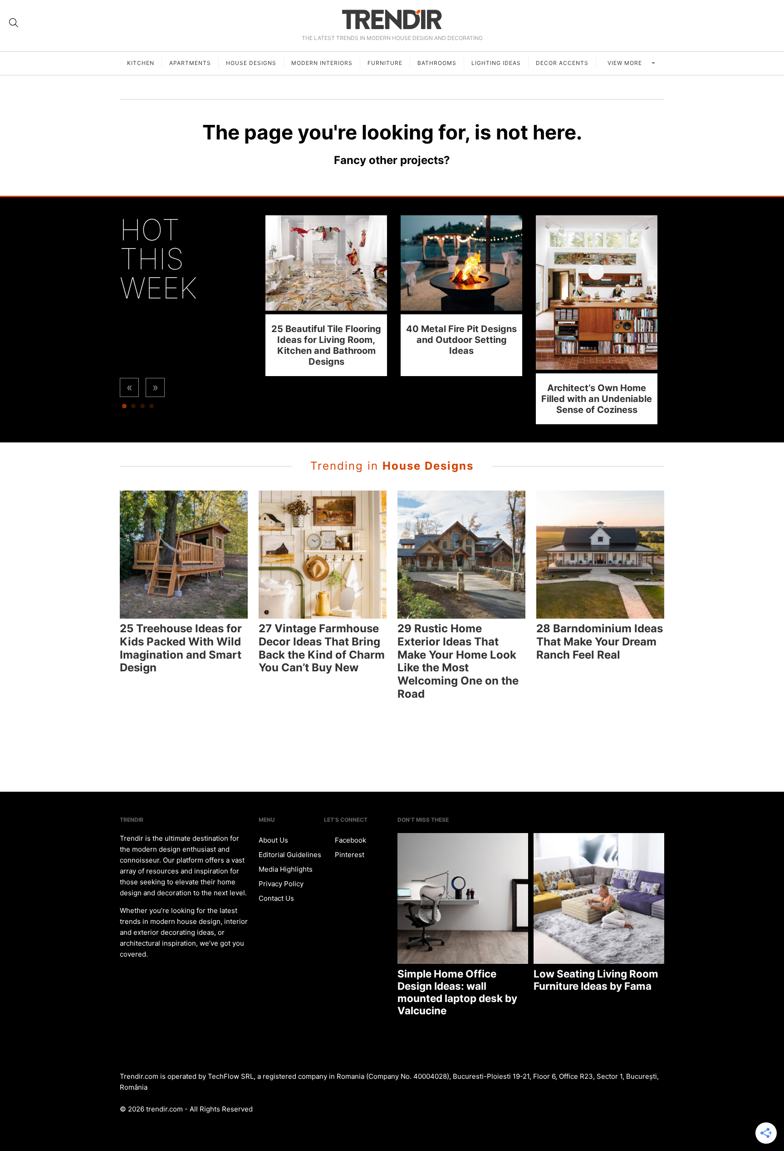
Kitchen (140, 63)
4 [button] (151, 408)
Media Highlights (286, 869)
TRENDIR (392, 19)
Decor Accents (562, 63)
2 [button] (133, 408)
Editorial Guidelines (290, 854)
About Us (273, 840)
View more (626, 63)
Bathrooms (436, 63)
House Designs (251, 63)
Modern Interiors (322, 63)
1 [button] (124, 408)
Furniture (385, 63)
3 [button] (142, 408)
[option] (326, 295)
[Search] (13, 22)
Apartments (190, 63)
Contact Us (276, 898)
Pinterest (348, 854)
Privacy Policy (281, 883)
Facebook (349, 840)
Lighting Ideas (496, 63)
